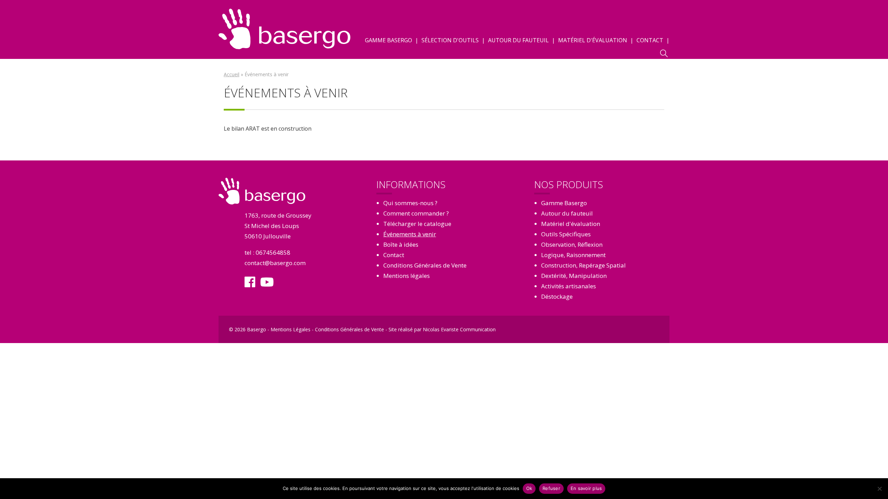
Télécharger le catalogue (417, 224)
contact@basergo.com (275, 263)
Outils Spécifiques (566, 234)
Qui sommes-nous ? (410, 203)
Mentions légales (406, 276)
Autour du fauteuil (518, 40)
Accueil (231, 74)
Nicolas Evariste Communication (459, 329)
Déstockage (557, 296)
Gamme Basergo (388, 40)
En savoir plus (586, 488)
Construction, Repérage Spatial (583, 265)
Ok (529, 488)
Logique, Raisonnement (573, 255)
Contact (650, 40)
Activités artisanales (568, 286)
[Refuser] (879, 488)
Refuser (551, 488)
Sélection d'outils (450, 40)
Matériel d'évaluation (592, 40)
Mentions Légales (290, 329)
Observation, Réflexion (572, 244)
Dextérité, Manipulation (574, 276)
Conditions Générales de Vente (425, 265)
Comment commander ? (416, 213)
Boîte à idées (400, 244)
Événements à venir (409, 234)
